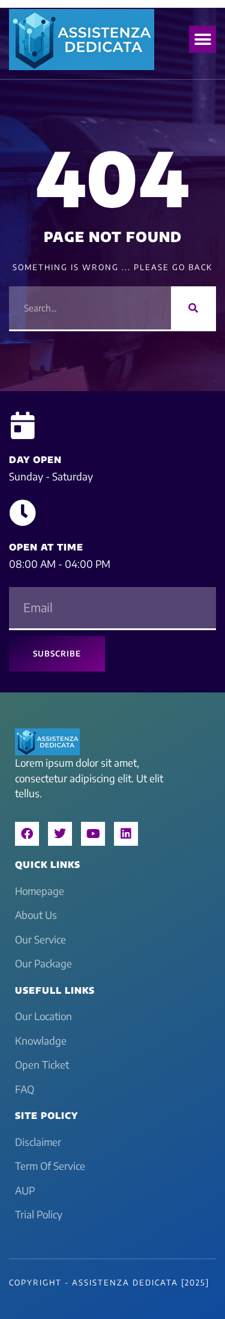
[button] (202, 39)
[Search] (193, 307)
